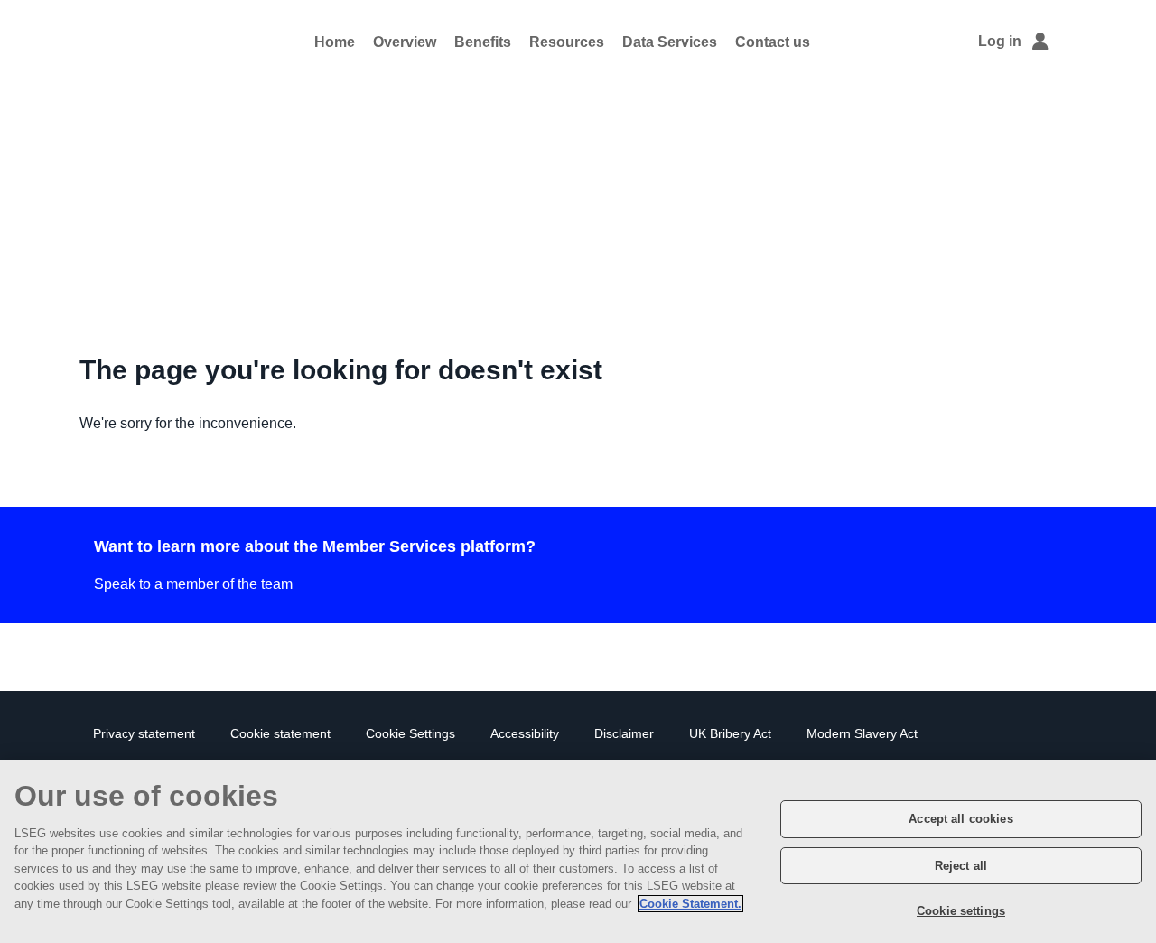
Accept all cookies (960, 819)
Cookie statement (280, 734)
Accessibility (524, 734)
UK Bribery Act (730, 734)
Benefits (482, 42)
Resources (566, 42)
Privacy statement (144, 734)
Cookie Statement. (690, 903)
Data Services (669, 42)
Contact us (772, 42)
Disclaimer (624, 734)
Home (334, 42)
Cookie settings (961, 911)
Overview (404, 42)
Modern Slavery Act (862, 734)
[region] (578, 851)
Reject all (961, 866)
